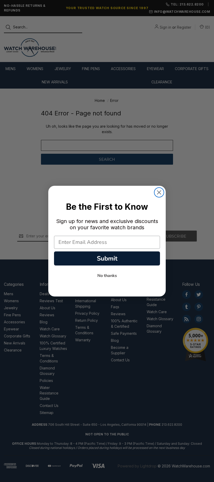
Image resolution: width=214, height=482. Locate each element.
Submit (107, 258)
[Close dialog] (159, 192)
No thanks (107, 276)
